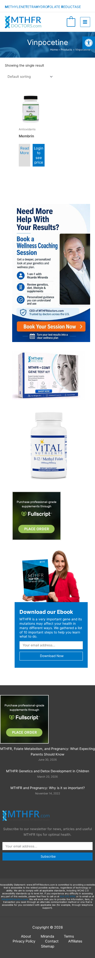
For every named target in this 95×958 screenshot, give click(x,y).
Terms (69, 936)
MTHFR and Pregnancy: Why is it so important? (47, 788)
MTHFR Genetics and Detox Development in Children (47, 771)
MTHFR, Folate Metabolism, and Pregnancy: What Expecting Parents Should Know (47, 751)
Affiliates (75, 941)
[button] (88, 42)
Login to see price (38, 155)
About (26, 936)
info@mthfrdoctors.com (15, 899)
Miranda (47, 936)
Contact (51, 941)
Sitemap (47, 946)
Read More (24, 150)
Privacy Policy (24, 941)
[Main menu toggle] (85, 22)
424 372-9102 (68, 896)
